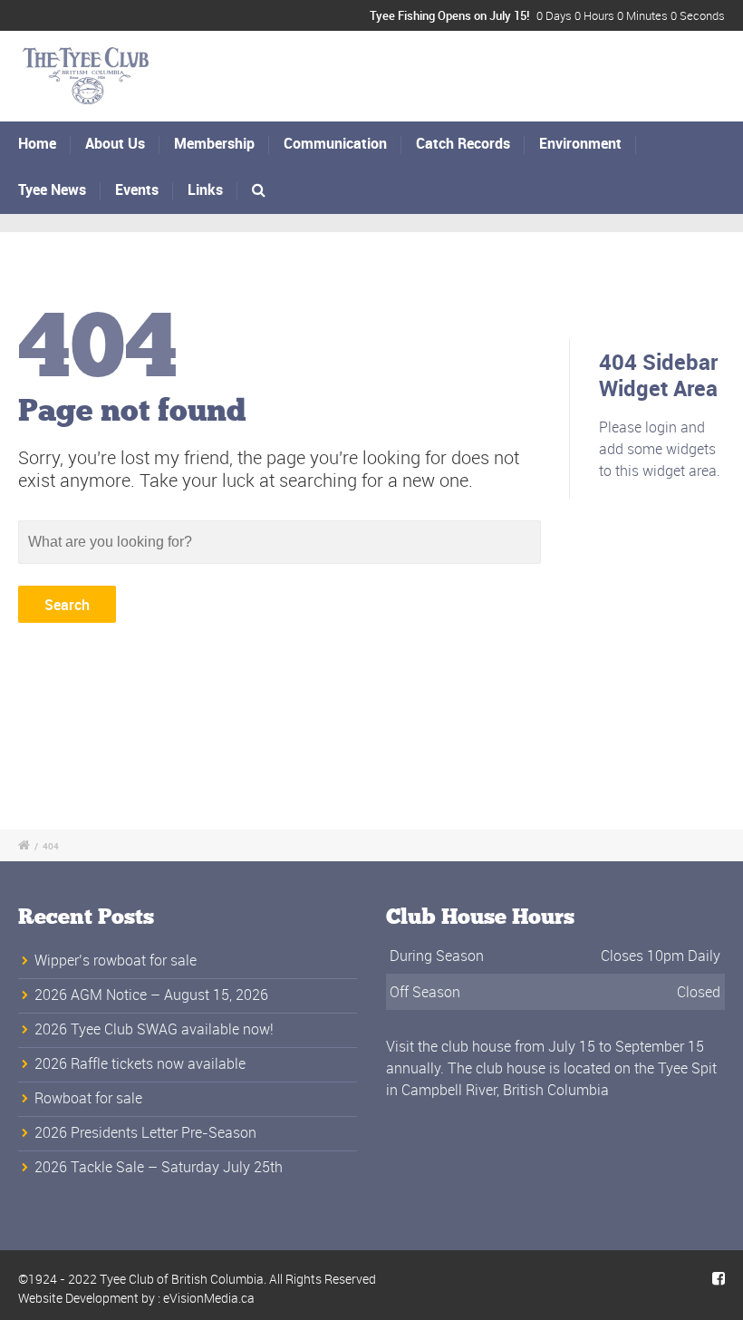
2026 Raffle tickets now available (140, 1063)
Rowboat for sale (88, 1098)
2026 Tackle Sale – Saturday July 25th (158, 1167)
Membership (214, 143)
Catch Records (463, 143)
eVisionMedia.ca (209, 1297)
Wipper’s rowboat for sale (115, 960)
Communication (335, 143)
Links (205, 189)
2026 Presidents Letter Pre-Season (145, 1132)
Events (137, 189)
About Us (115, 143)
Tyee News (52, 189)
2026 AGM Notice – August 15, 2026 (151, 995)
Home (37, 143)
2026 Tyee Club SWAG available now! (154, 1029)
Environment (580, 143)
